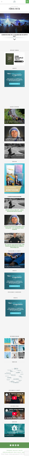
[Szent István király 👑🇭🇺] (21, 348)
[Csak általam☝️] (14, 341)
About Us (19, 452)
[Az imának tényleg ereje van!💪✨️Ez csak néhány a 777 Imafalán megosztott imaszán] (7, 341)
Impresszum (15, 450)
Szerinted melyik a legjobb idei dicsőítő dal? (14, 35)
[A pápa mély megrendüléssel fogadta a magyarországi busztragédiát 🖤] (14, 355)
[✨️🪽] (7, 348)
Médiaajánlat (9, 450)
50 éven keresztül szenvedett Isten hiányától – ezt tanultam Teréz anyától (13, 139)
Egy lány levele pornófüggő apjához (12, 266)
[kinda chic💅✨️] (21, 341)
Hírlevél (15, 452)
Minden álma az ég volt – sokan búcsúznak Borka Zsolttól (14, 156)
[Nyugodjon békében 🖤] (21, 355)
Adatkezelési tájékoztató (8, 452)
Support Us (24, 452)
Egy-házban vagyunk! (9, 435)
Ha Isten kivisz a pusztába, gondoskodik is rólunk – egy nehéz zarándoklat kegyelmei (14, 121)
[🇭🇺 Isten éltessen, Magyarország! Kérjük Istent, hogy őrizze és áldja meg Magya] (14, 348)
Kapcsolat (20, 450)
